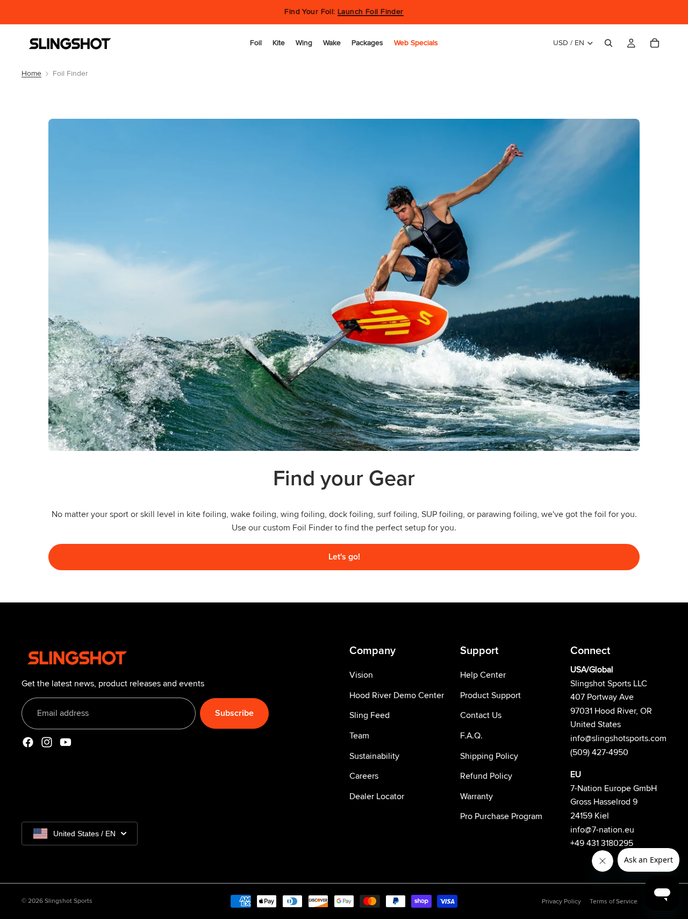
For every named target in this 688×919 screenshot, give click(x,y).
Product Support (490, 695)
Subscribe (234, 713)
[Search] (608, 43)
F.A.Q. (471, 735)
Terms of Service (613, 902)
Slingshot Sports (68, 901)
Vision (361, 675)
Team (359, 735)
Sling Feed (369, 715)
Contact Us (480, 715)
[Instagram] (46, 742)
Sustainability (374, 756)
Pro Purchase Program (501, 817)
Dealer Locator (376, 796)
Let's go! (344, 556)
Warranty (476, 796)
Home (31, 73)
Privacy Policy (561, 902)
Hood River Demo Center (396, 695)
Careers (363, 776)
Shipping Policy (489, 756)
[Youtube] (65, 742)
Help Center (483, 675)
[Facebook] (28, 742)
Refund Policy (486, 776)
